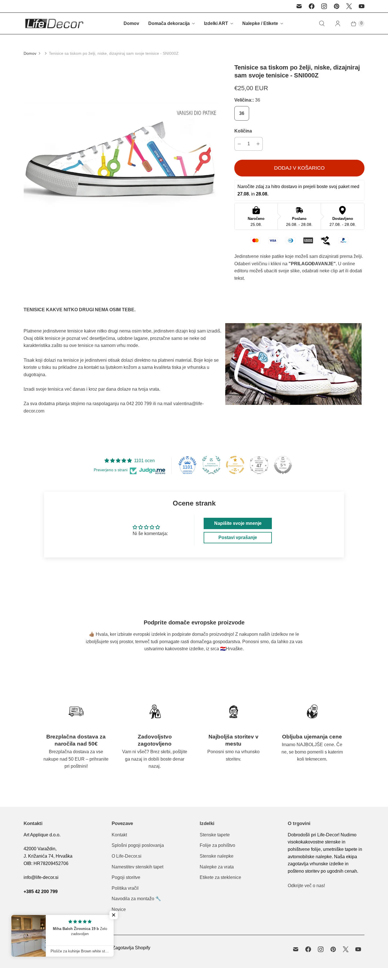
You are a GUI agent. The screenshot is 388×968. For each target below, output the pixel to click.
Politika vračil (125, 888)
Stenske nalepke (216, 856)
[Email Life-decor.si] (299, 6)
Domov (131, 23)
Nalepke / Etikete (260, 23)
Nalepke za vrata (217, 866)
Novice (119, 909)
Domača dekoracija (169, 23)
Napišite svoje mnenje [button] (238, 523)
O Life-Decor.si (126, 856)
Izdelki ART (216, 23)
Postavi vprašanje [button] (237, 537)
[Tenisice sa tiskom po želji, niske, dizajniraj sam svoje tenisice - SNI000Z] (121, 161)
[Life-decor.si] (54, 23)
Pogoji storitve (126, 877)
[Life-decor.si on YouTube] (361, 6)
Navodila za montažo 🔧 (136, 898)
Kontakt (119, 834)
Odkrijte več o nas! (306, 885)
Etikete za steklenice (220, 877)
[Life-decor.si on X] (349, 6)
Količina (243, 131)
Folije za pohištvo (217, 845)
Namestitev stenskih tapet (137, 866)
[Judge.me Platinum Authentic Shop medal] (211, 465)
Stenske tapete (215, 834)
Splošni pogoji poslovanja (138, 845)
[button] (113, 915)
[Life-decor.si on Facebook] (311, 6)
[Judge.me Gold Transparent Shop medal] (235, 465)
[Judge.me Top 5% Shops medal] (283, 465)
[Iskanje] (322, 23)
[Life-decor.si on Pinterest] (336, 6)
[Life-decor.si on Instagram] (324, 6)
